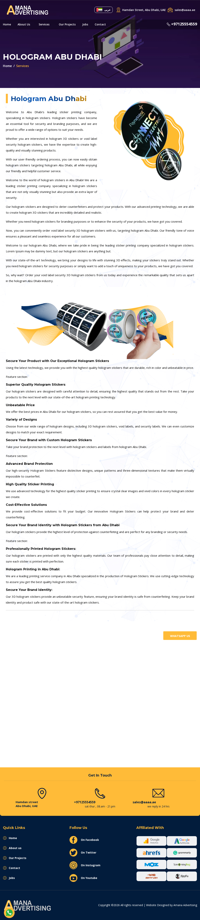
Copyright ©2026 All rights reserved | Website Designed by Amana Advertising (147, 905)
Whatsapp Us (180, 636)
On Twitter (88, 852)
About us (24, 24)
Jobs (85, 24)
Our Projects (67, 24)
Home (7, 24)
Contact (100, 24)
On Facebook (90, 840)
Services (44, 24)
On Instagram (90, 865)
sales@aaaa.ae (144, 802)
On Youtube (89, 878)
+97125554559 (184, 24)
